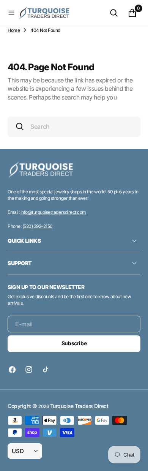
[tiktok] (45, 369)
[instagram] (28, 369)
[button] (11, 13)
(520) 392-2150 (37, 226)
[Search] (113, 13)
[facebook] (14, 369)
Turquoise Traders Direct (79, 406)
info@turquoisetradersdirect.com (53, 212)
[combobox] (74, 127)
